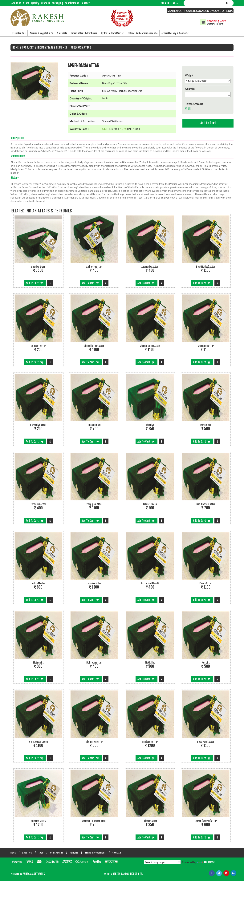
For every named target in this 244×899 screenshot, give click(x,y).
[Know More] (50, 283)
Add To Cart (33, 283)
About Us (16, 3)
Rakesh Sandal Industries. (127, 873)
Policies (74, 852)
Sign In (165, 3)
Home (15, 47)
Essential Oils (19, 33)
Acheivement (72, 3)
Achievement (56, 852)
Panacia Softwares (33, 873)
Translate (209, 862)
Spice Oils (62, 33)
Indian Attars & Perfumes (84, 33)
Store (26, 3)
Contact (85, 3)
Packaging (57, 3)
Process (45, 3)
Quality (35, 3)
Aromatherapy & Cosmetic (175, 33)
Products (28, 47)
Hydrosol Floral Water (112, 33)
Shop (41, 852)
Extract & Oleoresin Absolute (142, 33)
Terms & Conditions (95, 852)
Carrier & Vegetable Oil (41, 33)
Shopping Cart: (216, 20)
